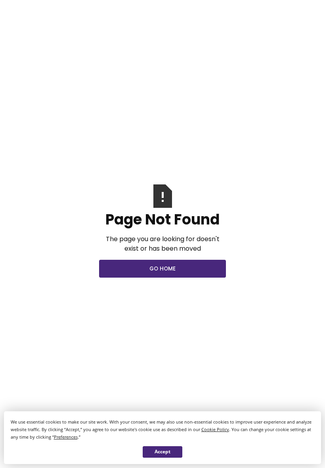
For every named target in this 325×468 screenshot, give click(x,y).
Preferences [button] (66, 437)
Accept (162, 451)
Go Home (162, 268)
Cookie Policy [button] (215, 429)
